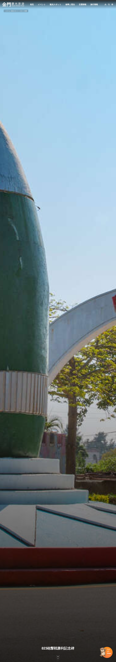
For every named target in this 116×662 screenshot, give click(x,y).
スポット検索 (23, 11)
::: (2, 1)
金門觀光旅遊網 (13, 4)
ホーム (8, 11)
